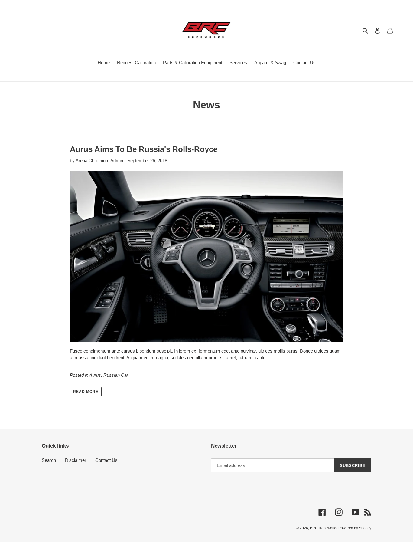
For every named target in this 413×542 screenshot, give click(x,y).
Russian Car (115, 375)
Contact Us (106, 460)
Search (49, 460)
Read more (85, 391)
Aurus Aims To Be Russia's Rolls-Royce (143, 149)
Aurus (95, 375)
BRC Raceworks (323, 528)
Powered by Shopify (354, 528)
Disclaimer (75, 460)
